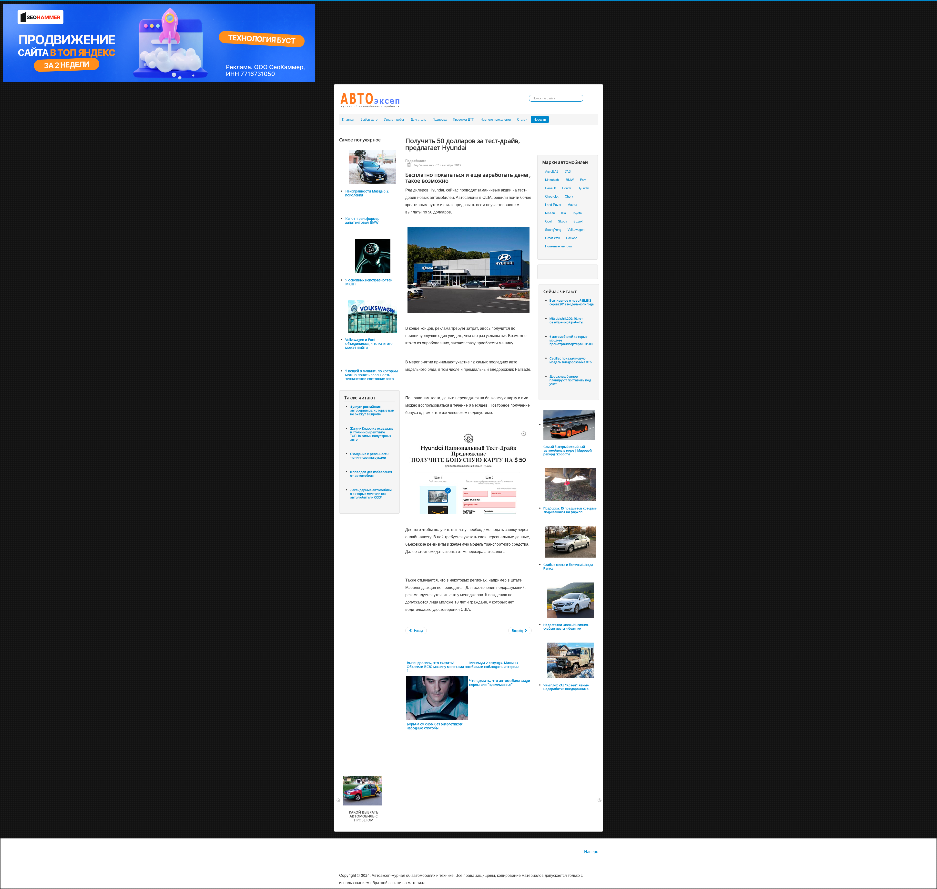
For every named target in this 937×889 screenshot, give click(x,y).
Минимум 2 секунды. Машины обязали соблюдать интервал (494, 664)
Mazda (572, 204)
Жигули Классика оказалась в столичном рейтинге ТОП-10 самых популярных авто (371, 434)
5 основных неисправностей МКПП (368, 282)
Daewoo (571, 237)
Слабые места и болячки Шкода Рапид (568, 566)
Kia (563, 213)
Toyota (577, 213)
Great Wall (552, 237)
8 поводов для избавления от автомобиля (371, 474)
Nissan (550, 213)
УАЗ (568, 171)
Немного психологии (495, 119)
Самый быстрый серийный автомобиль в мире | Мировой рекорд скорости (567, 450)
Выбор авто (368, 119)
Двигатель (418, 119)
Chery (569, 196)
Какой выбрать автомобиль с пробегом (363, 816)
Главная (348, 119)
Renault (550, 188)
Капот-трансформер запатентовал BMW (362, 220)
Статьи (522, 119)
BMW (570, 179)
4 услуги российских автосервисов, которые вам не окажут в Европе (372, 410)
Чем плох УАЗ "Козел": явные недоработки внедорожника (566, 687)
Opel (548, 221)
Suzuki (578, 221)
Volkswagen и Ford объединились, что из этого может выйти (369, 343)
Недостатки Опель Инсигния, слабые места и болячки (566, 627)
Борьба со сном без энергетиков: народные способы (435, 726)
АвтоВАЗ (552, 171)
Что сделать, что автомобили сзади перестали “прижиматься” (499, 682)
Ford (583, 179)
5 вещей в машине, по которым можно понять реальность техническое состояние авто (371, 375)
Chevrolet (552, 196)
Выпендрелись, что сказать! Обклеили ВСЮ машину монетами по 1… (438, 666)
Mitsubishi (552, 179)
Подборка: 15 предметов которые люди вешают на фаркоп (570, 510)
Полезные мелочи (558, 246)
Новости (540, 119)
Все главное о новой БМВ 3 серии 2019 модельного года (572, 302)
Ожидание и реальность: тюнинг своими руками (369, 456)
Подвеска (439, 119)
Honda (566, 188)
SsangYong (553, 229)
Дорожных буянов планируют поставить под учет (570, 380)
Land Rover (553, 204)
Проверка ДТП (463, 119)
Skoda (562, 221)
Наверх (591, 851)
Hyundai (583, 188)
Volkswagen (576, 229)
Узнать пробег (394, 119)
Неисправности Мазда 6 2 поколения (366, 193)
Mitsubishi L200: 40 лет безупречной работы (566, 320)
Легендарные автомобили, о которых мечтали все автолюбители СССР (371, 493)
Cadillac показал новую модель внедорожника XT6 (570, 360)
